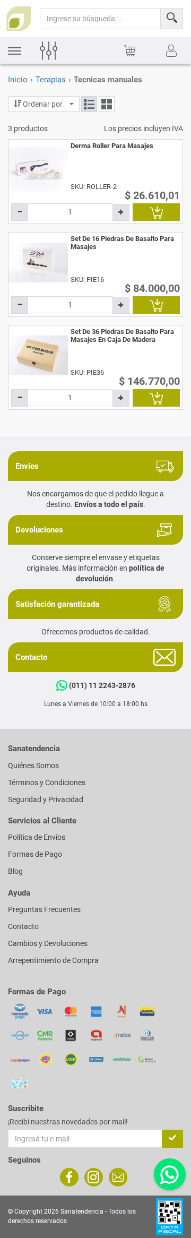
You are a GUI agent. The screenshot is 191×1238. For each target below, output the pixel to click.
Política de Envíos (36, 837)
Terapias (51, 79)
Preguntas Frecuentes (44, 909)
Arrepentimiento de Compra (53, 960)
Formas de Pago (35, 854)
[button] (14, 50)
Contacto (23, 926)
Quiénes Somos (33, 765)
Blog (15, 871)
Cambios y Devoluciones (48, 943)
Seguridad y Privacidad (45, 799)
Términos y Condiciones (46, 782)
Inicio (18, 79)
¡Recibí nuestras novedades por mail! (68, 1121)
